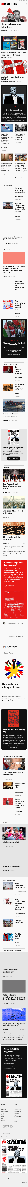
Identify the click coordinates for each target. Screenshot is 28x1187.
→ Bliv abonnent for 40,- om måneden (20, 605)
